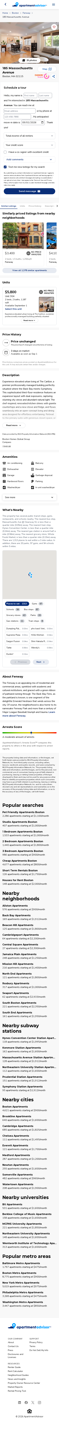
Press (10, 1350)
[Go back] (5, 4)
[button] (29, 43)
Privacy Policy (36, 1342)
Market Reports (15, 1387)
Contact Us (13, 1346)
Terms (32, 1346)
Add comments (14, 159)
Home (5, 13)
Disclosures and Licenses (15, 1356)
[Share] (54, 76)
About (11, 1342)
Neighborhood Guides (18, 1375)
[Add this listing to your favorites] (54, 27)
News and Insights (17, 1379)
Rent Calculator (15, 1371)
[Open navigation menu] (54, 5)
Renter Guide (14, 1367)
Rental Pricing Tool (17, 1391)
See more (10, 497)
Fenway (26, 13)
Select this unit (13, 309)
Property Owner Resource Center (24, 1383)
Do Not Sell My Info (38, 1350)
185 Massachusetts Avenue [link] (15, 16)
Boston (15, 13)
